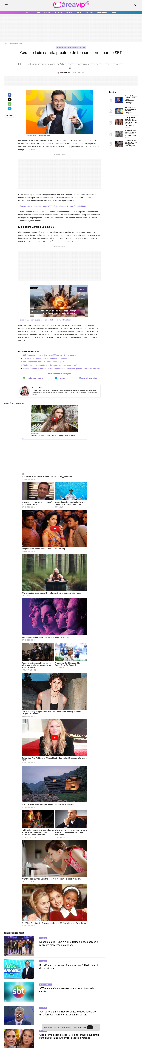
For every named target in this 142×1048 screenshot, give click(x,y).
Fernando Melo (66, 72)
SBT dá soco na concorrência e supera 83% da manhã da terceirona (49, 355)
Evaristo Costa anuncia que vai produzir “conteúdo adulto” (130, 110)
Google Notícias (89, 378)
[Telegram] (9, 108)
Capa (5, 43)
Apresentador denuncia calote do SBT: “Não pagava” (43, 362)
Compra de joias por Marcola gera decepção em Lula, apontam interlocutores (131, 143)
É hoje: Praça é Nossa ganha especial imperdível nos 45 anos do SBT (50, 365)
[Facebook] (9, 95)
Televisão (10, 43)
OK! (89, 1027)
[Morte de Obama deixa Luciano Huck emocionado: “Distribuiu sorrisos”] (119, 102)
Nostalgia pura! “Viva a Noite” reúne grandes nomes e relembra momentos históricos (68, 943)
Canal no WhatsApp (34, 378)
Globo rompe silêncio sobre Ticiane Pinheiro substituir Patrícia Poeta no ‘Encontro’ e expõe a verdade (69, 1036)
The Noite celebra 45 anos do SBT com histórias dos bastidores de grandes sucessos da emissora (61, 369)
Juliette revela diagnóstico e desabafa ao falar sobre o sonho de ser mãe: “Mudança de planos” (131, 122)
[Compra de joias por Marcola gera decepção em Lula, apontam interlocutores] (119, 146)
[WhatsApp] (9, 104)
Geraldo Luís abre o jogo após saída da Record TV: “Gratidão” (45, 320)
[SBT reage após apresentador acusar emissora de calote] (19, 992)
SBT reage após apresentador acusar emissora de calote (45, 358)
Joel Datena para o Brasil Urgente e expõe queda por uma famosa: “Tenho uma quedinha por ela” (68, 1013)
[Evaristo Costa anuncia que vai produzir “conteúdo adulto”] (119, 113)
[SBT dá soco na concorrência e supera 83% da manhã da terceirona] (19, 969)
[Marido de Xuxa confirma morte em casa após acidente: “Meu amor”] (119, 136)
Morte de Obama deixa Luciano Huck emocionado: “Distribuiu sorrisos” (131, 100)
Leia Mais (83, 1027)
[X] (9, 99)
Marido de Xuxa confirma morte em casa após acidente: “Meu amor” (130, 134)
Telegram (62, 378)
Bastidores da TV (18, 43)
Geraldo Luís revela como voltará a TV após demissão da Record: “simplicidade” (53, 206)
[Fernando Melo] (58, 73)
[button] (123, 5)
